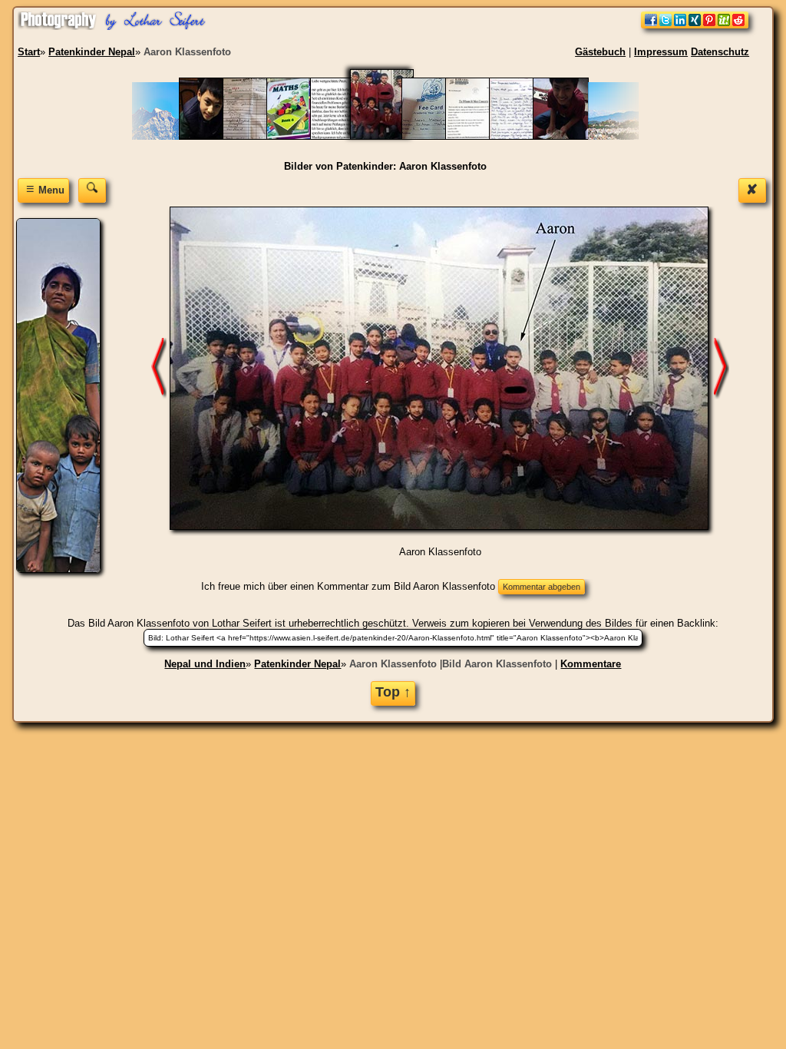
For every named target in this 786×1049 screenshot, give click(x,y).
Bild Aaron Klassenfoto (497, 664)
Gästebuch (600, 52)
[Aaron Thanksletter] (524, 136)
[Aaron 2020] (214, 136)
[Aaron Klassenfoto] (391, 136)
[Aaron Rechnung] (437, 136)
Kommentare (590, 664)
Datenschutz (720, 52)
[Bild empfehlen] (694, 25)
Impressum (661, 52)
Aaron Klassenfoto (393, 664)
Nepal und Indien (205, 664)
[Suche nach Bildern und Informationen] (92, 190)
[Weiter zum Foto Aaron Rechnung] (721, 367)
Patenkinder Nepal (297, 664)
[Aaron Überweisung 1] (568, 136)
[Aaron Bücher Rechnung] (258, 136)
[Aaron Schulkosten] (481, 136)
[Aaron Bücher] (302, 136)
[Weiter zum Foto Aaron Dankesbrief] (159, 367)
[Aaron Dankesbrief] (345, 136)
